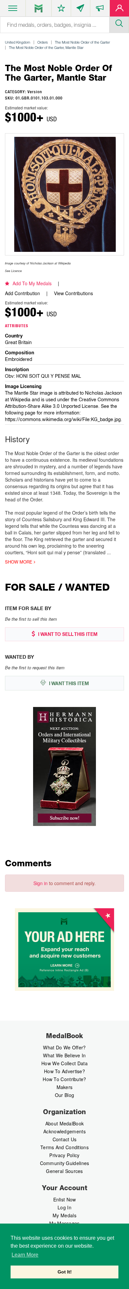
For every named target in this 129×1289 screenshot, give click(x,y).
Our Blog (64, 1095)
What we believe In (64, 1055)
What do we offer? (64, 1047)
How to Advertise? (64, 1071)
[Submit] (119, 22)
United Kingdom (17, 42)
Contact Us (65, 1139)
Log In (64, 1207)
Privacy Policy (64, 1155)
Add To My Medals (32, 283)
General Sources (64, 1171)
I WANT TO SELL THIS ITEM (67, 634)
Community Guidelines (64, 1163)
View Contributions (73, 293)
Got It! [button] (65, 1271)
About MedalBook (64, 1123)
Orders (42, 42)
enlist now (64, 1199)
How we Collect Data (64, 1063)
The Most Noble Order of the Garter (82, 42)
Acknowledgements (64, 1131)
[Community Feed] (80, 9)
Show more (19, 562)
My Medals (64, 1215)
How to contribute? (64, 1079)
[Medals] (38, 8)
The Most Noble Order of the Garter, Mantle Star (46, 47)
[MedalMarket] (99, 9)
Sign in (40, 883)
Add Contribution (22, 293)
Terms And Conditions (64, 1147)
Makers (65, 1087)
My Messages (64, 1223)
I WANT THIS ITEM (68, 683)
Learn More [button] (25, 1255)
